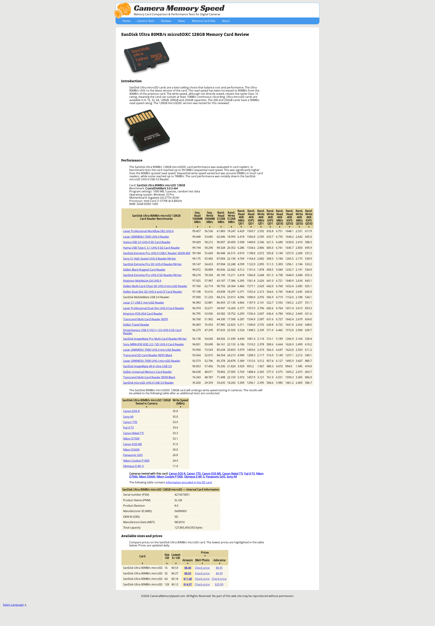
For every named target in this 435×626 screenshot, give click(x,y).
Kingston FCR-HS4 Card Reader (143, 313)
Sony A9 (128, 417)
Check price (202, 567)
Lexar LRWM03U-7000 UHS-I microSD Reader (151, 361)
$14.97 (188, 584)
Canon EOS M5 (132, 444)
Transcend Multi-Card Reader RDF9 (145, 319)
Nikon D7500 (131, 438)
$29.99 (219, 584)
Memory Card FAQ (203, 21)
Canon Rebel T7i (133, 433)
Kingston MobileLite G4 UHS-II (142, 281)
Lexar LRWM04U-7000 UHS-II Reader (146, 237)
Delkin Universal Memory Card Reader (147, 372)
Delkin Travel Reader (136, 324)
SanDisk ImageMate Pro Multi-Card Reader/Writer (155, 339)
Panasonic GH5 (133, 455)
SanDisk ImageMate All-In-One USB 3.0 (147, 366)
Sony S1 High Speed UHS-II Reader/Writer (149, 258)
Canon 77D (130, 422)
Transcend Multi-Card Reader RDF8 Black (149, 377)
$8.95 (219, 567)
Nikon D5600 (131, 449)
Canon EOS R (131, 411)
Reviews (166, 21)
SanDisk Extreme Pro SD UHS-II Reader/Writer (152, 264)
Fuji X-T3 (128, 427)
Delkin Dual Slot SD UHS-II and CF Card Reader (152, 292)
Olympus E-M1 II (133, 466)
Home (126, 21)
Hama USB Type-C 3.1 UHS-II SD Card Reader (151, 248)
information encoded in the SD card (189, 482)
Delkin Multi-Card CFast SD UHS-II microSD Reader (155, 286)
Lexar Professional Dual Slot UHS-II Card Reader (153, 308)
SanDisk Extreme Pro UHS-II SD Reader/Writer (152, 275)
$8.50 (187, 573)
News (181, 21)
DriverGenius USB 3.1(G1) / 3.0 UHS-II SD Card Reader (152, 331)
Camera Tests (145, 21)
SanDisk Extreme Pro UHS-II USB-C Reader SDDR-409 (156, 253)
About (226, 21)
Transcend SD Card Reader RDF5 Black (147, 355)
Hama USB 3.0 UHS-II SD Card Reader (147, 242)
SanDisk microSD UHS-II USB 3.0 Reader (148, 383)
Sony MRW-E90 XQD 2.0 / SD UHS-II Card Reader (153, 344)
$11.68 (188, 578)
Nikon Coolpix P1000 (136, 460)
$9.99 (219, 573)
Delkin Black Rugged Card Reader (144, 269)
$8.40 (187, 567)
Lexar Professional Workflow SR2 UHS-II (148, 231)
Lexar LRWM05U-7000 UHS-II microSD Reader (152, 350)
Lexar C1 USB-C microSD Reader (143, 302)
